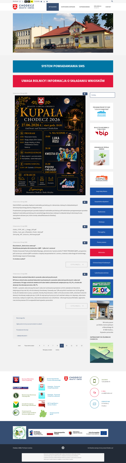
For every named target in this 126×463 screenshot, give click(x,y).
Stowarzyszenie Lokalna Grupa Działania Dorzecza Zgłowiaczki (29, 412)
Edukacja (101, 222)
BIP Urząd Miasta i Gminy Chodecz (53, 404)
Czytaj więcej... (76, 264)
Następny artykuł (47, 350)
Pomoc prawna (101, 242)
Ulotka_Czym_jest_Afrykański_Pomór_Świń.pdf (28, 232)
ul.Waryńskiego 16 (107, 327)
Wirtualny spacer (108, 322)
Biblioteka (101, 252)
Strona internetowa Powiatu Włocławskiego (54, 379)
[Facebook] (63, 448)
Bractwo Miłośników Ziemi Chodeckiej (28, 379)
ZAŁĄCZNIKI (16, 218)
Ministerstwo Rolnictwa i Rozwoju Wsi (29, 395)
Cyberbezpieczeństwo (102, 273)
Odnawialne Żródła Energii (101, 148)
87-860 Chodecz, (108, 330)
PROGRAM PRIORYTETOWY (101, 107)
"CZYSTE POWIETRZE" (101, 109)
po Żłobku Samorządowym (105, 325)
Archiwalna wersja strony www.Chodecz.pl (100, 448)
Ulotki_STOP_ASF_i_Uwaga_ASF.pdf (24, 230)
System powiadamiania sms (63, 66)
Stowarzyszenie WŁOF (54, 413)
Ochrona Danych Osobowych (101, 263)
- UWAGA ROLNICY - (22, 336)
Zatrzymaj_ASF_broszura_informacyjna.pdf (26, 234)
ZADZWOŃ (104, 380)
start (19, 345)
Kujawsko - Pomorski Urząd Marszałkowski (54, 395)
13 (81, 345)
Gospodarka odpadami (102, 202)
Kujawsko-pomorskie (106, 332)
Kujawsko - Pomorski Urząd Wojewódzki (54, 387)
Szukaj (112, 1)
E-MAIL (103, 391)
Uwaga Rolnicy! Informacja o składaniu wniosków (63, 81)
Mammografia (20, 318)
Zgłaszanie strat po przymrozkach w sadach (29, 324)
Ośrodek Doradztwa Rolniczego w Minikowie (29, 404)
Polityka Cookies (27, 448)
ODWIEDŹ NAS (105, 401)
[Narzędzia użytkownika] (85, 93)
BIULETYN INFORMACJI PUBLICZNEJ (101, 128)
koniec (57, 350)
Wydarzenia (101, 212)
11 (71, 345)
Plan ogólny (101, 232)
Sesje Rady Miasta (101, 191)
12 (76, 345)
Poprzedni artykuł (29, 345)
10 (66, 345)
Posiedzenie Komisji (22, 330)
